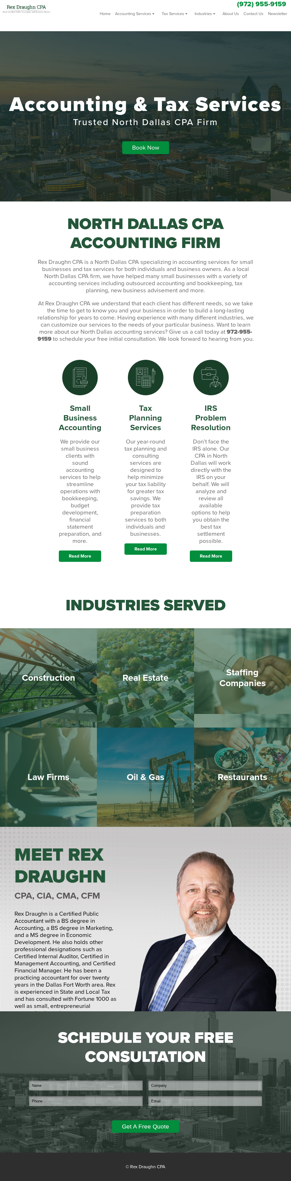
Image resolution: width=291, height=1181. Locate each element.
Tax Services (173, 13)
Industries (204, 13)
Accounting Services (133, 13)
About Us (231, 13)
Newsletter (277, 13)
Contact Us (253, 13)
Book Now (145, 147)
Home (105, 13)
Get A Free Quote (145, 1126)
